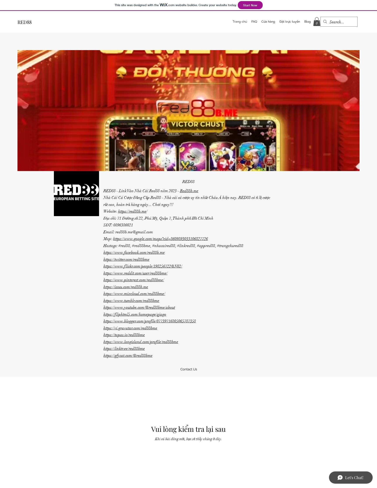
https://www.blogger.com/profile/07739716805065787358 (149, 321)
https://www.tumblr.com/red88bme (131, 300)
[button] (316, 21)
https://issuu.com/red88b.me (125, 287)
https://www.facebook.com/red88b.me (134, 252)
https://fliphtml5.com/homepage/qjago (134, 314)
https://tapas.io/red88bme (124, 334)
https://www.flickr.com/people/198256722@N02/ (142, 266)
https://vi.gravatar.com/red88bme (130, 328)
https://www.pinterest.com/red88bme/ (133, 280)
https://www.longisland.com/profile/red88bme (140, 341)
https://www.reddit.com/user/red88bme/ (135, 273)
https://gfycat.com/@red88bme (128, 355)
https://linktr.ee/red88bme (124, 348)
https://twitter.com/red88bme (126, 259)
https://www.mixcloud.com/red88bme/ (134, 293)
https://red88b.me (132, 211)
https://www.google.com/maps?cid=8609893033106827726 (160, 238)
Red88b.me (189, 190)
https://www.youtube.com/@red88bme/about (139, 307)
